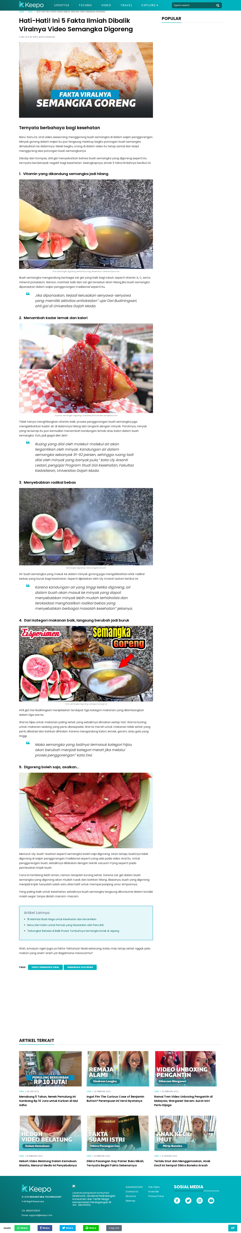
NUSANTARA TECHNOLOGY (45, 1197)
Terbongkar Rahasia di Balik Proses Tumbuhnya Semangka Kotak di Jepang (73, 931)
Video (106, 5)
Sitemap (130, 1200)
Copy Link (114, 1227)
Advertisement (134, 1187)
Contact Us (132, 1191)
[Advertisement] (120, 1008)
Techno (85, 5)
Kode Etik (153, 1191)
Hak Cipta (153, 1187)
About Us (131, 1196)
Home (21, 11)
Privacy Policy (156, 1196)
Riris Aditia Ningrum (44, 37)
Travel (126, 5)
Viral (30, 11)
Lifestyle (62, 5)
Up (233, 1228)
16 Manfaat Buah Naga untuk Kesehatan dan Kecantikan (61, 919)
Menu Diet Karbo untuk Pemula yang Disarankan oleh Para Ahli (65, 925)
